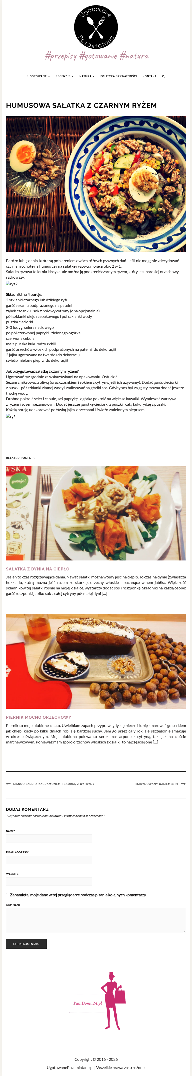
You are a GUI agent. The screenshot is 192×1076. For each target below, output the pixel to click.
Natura (86, 76)
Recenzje (63, 76)
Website (12, 874)
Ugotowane (38, 76)
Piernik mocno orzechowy (39, 717)
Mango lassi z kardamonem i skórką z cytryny (53, 784)
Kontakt (149, 76)
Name (10, 831)
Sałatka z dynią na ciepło (38, 569)
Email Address (17, 852)
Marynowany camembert (157, 784)
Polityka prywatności (118, 76)
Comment (13, 904)
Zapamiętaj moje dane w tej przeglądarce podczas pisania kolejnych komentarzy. (78, 894)
